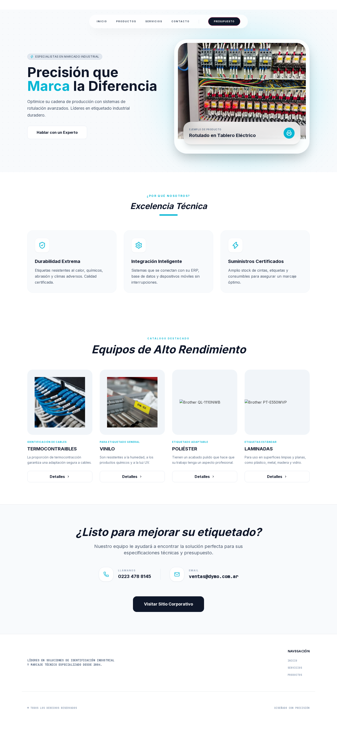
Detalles (57, 476)
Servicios (153, 21)
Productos (126, 21)
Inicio (102, 21)
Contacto (180, 21)
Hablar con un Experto (57, 132)
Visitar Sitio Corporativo (168, 604)
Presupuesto (224, 21)
